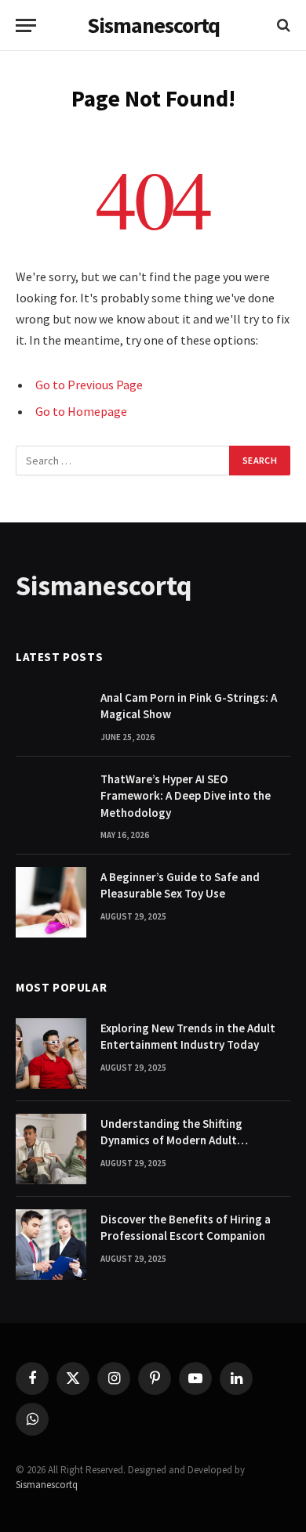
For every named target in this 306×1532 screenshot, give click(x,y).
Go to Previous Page (89, 384)
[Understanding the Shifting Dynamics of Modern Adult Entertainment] (51, 1149)
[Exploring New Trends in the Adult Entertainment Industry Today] (51, 1053)
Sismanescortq (47, 1484)
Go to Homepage (81, 411)
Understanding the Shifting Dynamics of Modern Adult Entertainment (171, 1140)
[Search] (282, 25)
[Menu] (26, 25)
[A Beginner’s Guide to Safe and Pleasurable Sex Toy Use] (51, 902)
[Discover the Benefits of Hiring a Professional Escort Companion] (51, 1244)
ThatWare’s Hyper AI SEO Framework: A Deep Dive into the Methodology (185, 795)
